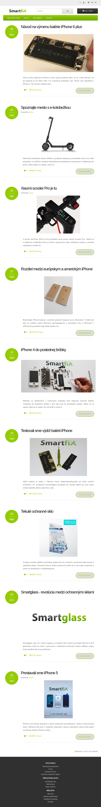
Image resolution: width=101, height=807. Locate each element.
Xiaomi (49, 18)
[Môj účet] (84, 3)
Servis (26, 18)
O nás (50, 769)
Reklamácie (50, 784)
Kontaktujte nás (50, 781)
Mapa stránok (50, 787)
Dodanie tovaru (50, 772)
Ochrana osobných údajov (50, 774)
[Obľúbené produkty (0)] (89, 3)
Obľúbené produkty (50, 799)
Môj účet (50, 794)
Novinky (50, 802)
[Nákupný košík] (92, 3)
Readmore (85, 91)
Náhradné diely (13, 18)
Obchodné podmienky (50, 766)
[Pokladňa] (96, 3)
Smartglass (37, 18)
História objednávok (50, 796)
